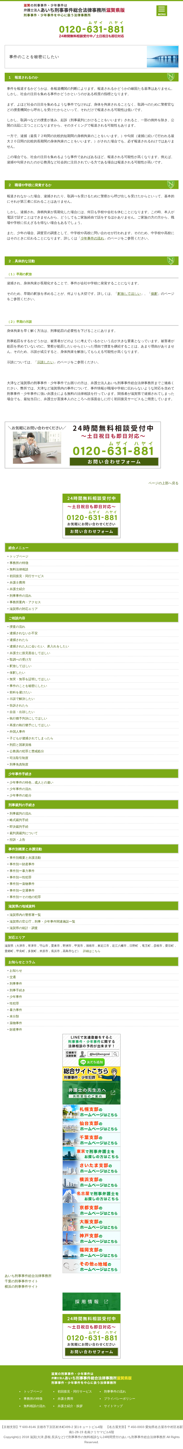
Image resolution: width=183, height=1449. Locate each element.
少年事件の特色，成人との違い (31, 782)
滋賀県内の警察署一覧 (25, 915)
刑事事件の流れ (20, 595)
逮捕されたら (19, 640)
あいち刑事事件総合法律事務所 (28, 1276)
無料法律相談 (19, 569)
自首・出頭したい (22, 712)
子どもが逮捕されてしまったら (31, 738)
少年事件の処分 (20, 795)
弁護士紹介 (17, 589)
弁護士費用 (17, 582)
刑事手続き (17, 990)
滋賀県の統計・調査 (24, 928)
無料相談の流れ (35, 1406)
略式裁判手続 (19, 820)
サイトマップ (113, 1406)
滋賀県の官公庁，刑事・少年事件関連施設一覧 (42, 921)
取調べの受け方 (20, 659)
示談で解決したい (22, 699)
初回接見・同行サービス (27, 576)
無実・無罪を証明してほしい (30, 679)
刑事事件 (16, 983)
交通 (13, 977)
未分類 (14, 1016)
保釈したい (17, 672)
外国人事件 (17, 731)
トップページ (19, 556)
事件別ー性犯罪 (20, 877)
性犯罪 (14, 1003)
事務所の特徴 (19, 563)
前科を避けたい (20, 692)
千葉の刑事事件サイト (21, 1281)
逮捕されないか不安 (24, 633)
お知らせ (16, 970)
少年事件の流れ (20, 789)
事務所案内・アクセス (25, 602)
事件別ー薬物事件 (22, 884)
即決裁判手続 (19, 826)
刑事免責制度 (19, 764)
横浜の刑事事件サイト (21, 1286)
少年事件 (16, 996)
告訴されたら (19, 705)
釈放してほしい (20, 666)
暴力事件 (16, 1010)
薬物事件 (16, 1023)
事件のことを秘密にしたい (28, 686)
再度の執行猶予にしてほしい (30, 725)
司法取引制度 (19, 758)
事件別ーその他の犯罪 (25, 897)
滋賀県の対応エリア (24, 609)
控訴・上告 (17, 839)
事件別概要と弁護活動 (25, 857)
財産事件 (16, 1029)
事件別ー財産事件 (22, 864)
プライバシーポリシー (119, 1398)
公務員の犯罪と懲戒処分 (27, 751)
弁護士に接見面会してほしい (30, 653)
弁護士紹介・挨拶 (70, 1406)
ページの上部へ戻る (163, 483)
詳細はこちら (91, 951)
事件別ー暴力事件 (22, 871)
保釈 (154, 293)
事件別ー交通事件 (22, 890)
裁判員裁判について (24, 833)
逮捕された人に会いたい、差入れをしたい (39, 646)
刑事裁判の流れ (20, 813)
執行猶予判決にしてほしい (28, 718)
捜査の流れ (17, 626)
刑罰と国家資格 (20, 744)
